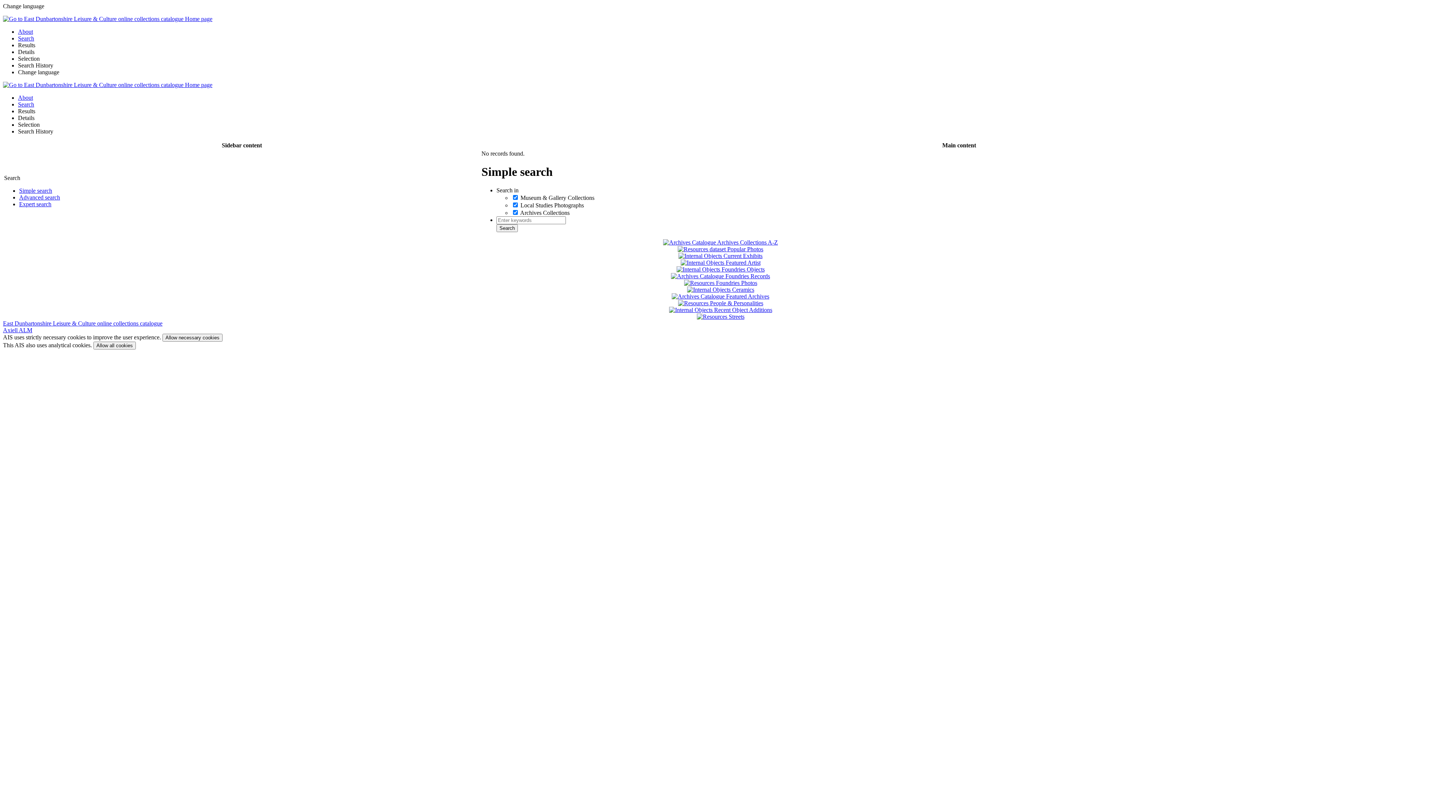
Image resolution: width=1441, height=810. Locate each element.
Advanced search (39, 197)
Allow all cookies (114, 345)
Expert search (35, 204)
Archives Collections (545, 213)
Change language (38, 72)
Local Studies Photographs (552, 205)
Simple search (35, 191)
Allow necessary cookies (192, 337)
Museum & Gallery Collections (557, 198)
